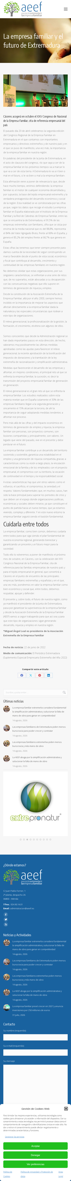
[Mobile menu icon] (66, 9)
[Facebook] (6, 914)
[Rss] (6, 924)
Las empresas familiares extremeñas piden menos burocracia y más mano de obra (37, 744)
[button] (66, 1108)
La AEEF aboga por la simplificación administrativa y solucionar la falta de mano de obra (37, 759)
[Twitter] (6, 919)
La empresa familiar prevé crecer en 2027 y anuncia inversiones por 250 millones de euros (37, 1008)
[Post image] (6, 709)
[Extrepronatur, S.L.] (35, 835)
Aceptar (35, 1146)
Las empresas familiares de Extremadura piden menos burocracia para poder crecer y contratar (39, 728)
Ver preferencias (35, 1164)
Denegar (35, 1155)
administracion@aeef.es (22, 908)
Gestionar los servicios (14, 1136)
